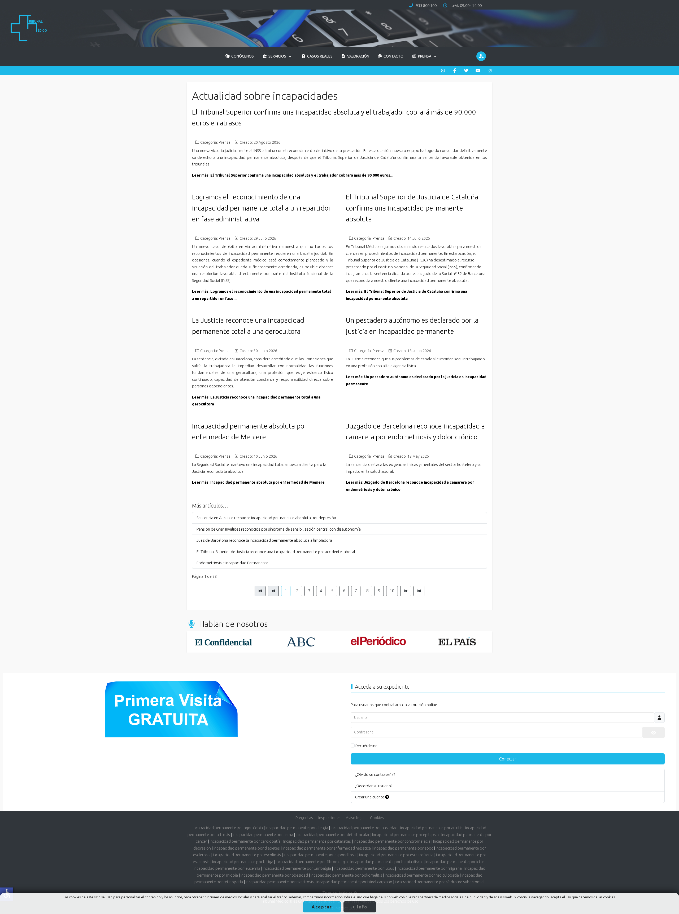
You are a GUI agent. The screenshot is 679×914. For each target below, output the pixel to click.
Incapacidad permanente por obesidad (274, 875)
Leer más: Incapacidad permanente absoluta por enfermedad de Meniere (258, 482)
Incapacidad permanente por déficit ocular (332, 834)
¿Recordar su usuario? (373, 786)
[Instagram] (489, 70)
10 (392, 590)
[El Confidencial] (223, 642)
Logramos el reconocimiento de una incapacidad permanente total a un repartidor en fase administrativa (261, 208)
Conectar (507, 758)
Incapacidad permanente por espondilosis (320, 854)
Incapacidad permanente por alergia (296, 827)
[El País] (455, 642)
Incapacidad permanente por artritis (431, 827)
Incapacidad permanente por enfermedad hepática (326, 848)
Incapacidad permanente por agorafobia (228, 827)
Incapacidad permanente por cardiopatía (245, 841)
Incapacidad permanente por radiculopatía (422, 875)
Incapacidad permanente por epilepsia (405, 834)
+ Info (359, 906)
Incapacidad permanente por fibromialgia (312, 861)
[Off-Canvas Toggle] (481, 56)
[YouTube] (478, 70)
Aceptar (322, 906)
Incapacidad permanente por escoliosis (247, 854)
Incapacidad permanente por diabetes (247, 848)
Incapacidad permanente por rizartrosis (280, 882)
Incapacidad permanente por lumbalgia (297, 868)
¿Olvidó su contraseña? (375, 774)
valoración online (422, 704)
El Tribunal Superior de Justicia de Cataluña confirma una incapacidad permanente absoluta (412, 208)
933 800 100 (426, 5)
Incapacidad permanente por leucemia (227, 868)
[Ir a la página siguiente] (405, 591)
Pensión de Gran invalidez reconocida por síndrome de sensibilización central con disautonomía (279, 529)
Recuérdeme (366, 746)
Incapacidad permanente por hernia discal (386, 861)
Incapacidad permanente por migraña (429, 868)
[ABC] (300, 642)
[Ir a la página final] (419, 591)
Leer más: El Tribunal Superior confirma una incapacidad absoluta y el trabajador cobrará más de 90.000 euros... (292, 175)
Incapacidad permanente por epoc (403, 848)
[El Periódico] (378, 642)
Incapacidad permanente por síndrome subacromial (440, 882)
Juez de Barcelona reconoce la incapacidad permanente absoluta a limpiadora (264, 540)
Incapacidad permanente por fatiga (242, 861)
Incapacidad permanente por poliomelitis (346, 875)
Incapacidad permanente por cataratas (317, 841)
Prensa (224, 142)
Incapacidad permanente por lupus (364, 868)
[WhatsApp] (443, 70)
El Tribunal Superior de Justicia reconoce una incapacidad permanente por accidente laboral (276, 551)
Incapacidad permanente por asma (263, 834)
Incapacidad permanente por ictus (455, 861)
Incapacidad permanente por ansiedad (364, 827)
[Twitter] (466, 70)
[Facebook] (454, 70)
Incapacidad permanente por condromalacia (392, 841)
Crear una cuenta (370, 797)
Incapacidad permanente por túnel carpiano (354, 882)
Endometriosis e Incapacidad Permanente (232, 563)
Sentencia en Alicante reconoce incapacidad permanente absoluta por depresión (266, 517)
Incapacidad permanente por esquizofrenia (396, 854)
